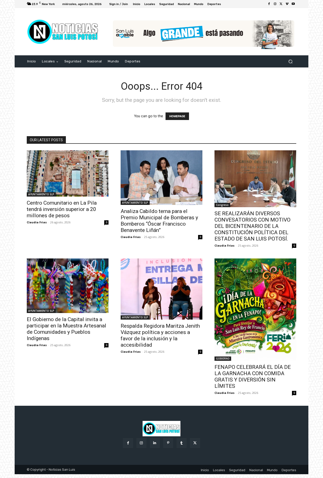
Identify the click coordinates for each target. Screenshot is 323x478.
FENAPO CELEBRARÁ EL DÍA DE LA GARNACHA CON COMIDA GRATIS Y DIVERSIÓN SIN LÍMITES (252, 376)
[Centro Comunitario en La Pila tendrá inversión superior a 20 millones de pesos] (68, 173)
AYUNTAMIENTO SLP (41, 194)
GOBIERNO (223, 358)
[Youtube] (293, 4)
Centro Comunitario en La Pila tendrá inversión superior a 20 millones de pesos (62, 209)
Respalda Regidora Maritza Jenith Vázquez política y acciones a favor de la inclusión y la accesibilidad (160, 335)
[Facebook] (269, 4)
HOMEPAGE (177, 116)
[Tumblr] (181, 443)
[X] (281, 4)
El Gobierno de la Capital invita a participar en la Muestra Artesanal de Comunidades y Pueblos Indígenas (66, 328)
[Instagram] (275, 4)
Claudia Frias (37, 222)
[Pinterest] (168, 443)
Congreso (222, 205)
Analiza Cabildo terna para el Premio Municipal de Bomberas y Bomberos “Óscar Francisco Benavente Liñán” (159, 220)
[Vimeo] (287, 4)
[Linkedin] (155, 443)
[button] (290, 61)
